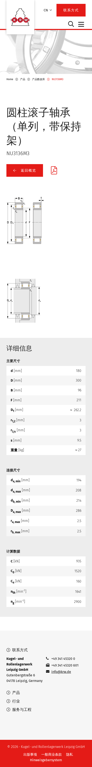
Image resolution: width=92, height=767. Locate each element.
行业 (15, 701)
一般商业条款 (51, 754)
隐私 (69, 754)
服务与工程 (21, 709)
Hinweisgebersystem (46, 760)
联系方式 (19, 650)
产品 (15, 692)
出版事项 (30, 754)
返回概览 (27, 170)
